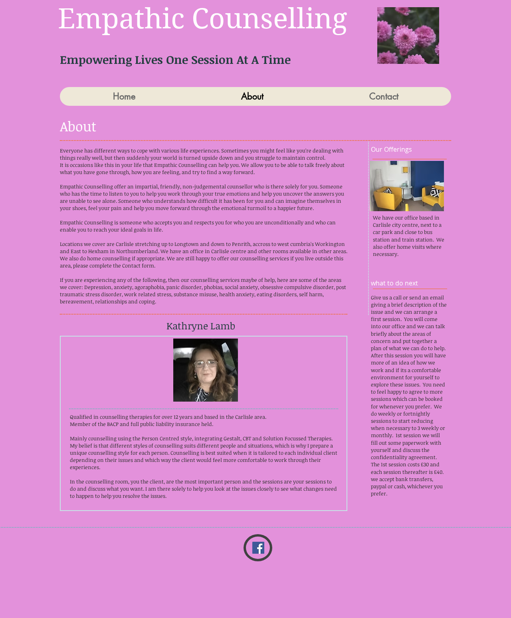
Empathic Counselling (202, 18)
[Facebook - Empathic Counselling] (258, 548)
